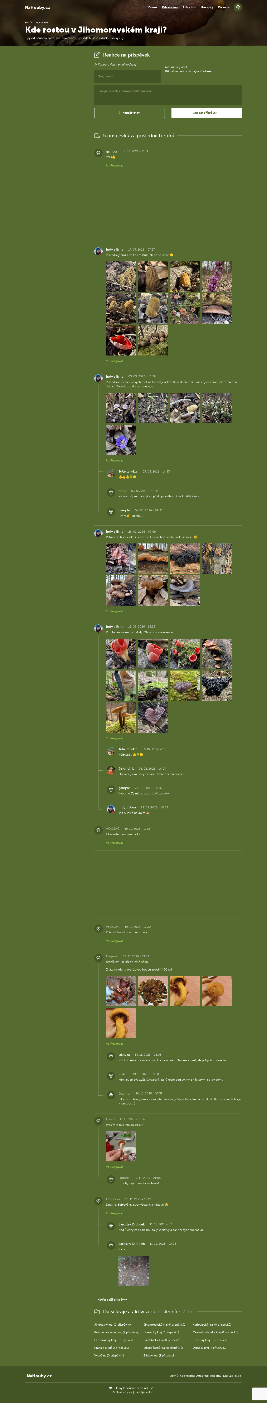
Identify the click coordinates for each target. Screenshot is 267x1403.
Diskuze (223, 7)
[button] (129, 113)
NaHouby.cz (37, 7)
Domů (152, 7)
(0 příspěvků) (112, 1324)
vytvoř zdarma (202, 71)
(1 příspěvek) (113, 1340)
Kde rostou (170, 7)
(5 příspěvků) (164, 1324)
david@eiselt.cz (145, 1392)
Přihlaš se (171, 71)
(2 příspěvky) (116, 1332)
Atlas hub (189, 7)
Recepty (207, 7)
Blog (238, 1376)
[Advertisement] (56, 113)
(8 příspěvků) (163, 1348)
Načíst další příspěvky (112, 1299)
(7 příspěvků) (161, 1332)
